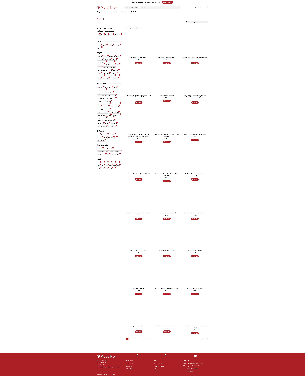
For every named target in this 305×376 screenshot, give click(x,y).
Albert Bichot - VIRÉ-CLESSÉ (167, 250)
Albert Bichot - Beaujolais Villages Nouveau (195, 57)
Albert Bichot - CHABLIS (167, 95)
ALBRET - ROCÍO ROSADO (195, 288)
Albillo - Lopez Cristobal (195, 250)
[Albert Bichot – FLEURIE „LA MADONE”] (139, 159)
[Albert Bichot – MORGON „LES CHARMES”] (139, 198)
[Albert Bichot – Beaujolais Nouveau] (167, 43)
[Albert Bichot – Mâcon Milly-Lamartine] (195, 159)
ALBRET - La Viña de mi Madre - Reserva (166, 288)
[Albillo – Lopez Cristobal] (195, 236)
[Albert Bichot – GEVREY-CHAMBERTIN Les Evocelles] (167, 159)
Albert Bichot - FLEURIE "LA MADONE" (139, 174)
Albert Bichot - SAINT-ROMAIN (138, 250)
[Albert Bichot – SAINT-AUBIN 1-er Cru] (195, 198)
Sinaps (113, 374)
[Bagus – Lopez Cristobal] (139, 311)
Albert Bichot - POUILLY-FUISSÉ (167, 213)
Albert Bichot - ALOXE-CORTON (138, 57)
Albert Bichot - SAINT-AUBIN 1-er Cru (195, 213)
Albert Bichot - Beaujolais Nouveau (167, 57)
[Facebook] (195, 356)
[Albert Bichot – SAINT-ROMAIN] (139, 236)
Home (98, 16)
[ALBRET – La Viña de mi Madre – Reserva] (167, 273)
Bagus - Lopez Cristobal (139, 326)
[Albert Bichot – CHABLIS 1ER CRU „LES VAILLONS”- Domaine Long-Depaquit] (195, 80)
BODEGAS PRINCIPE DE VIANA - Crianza (166, 326)
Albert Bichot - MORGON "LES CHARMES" (139, 213)
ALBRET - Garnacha (138, 288)
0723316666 (189, 371)
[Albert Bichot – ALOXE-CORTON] (139, 43)
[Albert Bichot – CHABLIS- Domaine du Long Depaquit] (167, 120)
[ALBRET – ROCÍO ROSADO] (195, 273)
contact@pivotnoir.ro (192, 368)
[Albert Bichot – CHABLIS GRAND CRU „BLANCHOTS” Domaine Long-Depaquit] (139, 120)
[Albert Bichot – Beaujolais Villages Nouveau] (195, 43)
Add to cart (138, 63)
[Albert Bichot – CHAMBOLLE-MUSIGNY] (195, 120)
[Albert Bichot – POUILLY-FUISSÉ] (167, 198)
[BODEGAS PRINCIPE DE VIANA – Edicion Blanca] (195, 311)
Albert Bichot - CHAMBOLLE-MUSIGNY (195, 134)
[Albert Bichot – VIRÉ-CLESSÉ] (167, 236)
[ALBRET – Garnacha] (139, 273)
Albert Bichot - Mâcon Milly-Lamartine (195, 174)
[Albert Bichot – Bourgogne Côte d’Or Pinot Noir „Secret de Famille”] (139, 80)
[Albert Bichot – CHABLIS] (167, 80)
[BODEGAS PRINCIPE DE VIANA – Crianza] (167, 311)
